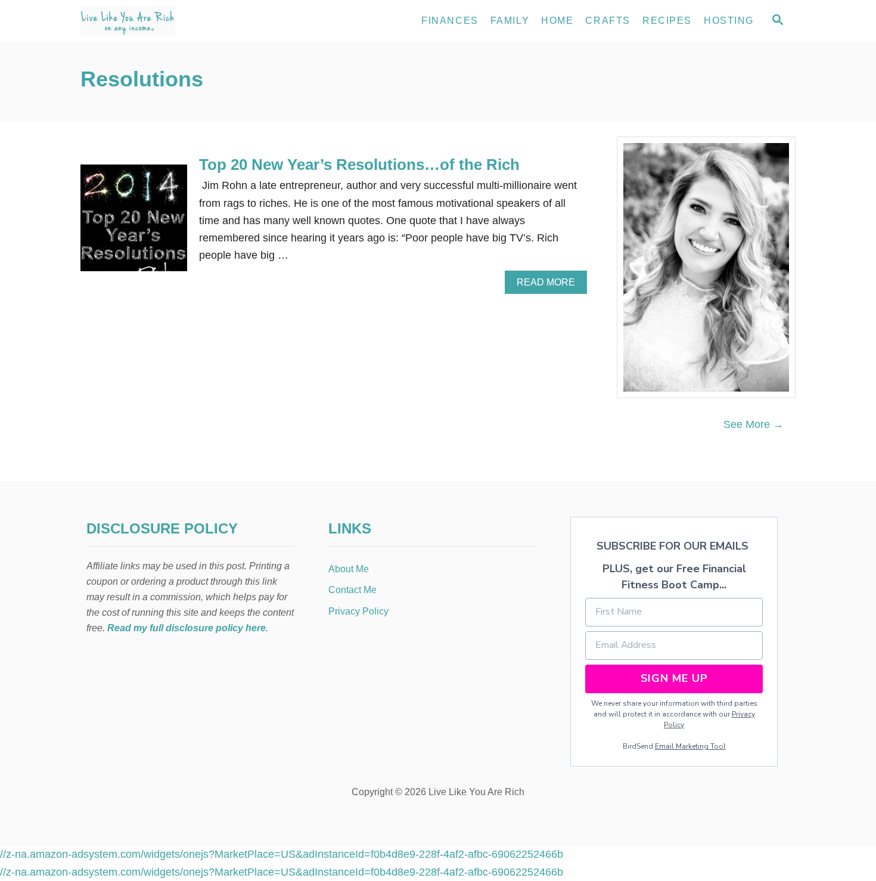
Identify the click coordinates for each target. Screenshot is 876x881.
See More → (753, 424)
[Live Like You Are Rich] (187, 21)
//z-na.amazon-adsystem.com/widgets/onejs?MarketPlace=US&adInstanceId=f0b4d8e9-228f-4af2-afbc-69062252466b (281, 854)
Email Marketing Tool (690, 746)
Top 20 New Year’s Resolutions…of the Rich (359, 164)
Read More (550, 285)
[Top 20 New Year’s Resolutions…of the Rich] (133, 223)
